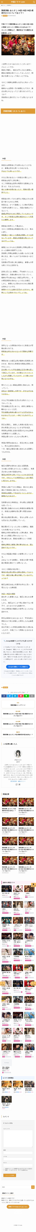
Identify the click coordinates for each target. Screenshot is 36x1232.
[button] (4, 695)
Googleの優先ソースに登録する (18, 666)
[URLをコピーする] (32, 695)
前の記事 (2, 984)
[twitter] (19, 784)
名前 (4, 1150)
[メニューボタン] (2, 2)
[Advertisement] (18, 135)
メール (5, 1156)
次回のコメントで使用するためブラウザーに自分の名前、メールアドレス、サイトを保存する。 (18, 1169)
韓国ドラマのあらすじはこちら (18, 1206)
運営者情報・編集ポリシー (18, 781)
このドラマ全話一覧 (33, 886)
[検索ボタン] (34, 2)
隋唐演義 (5, 15)
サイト (5, 1162)
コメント (6, 1128)
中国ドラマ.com (18, 2)
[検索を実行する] (33, 1187)
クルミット (18, 760)
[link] (16, 784)
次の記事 (33, 984)
